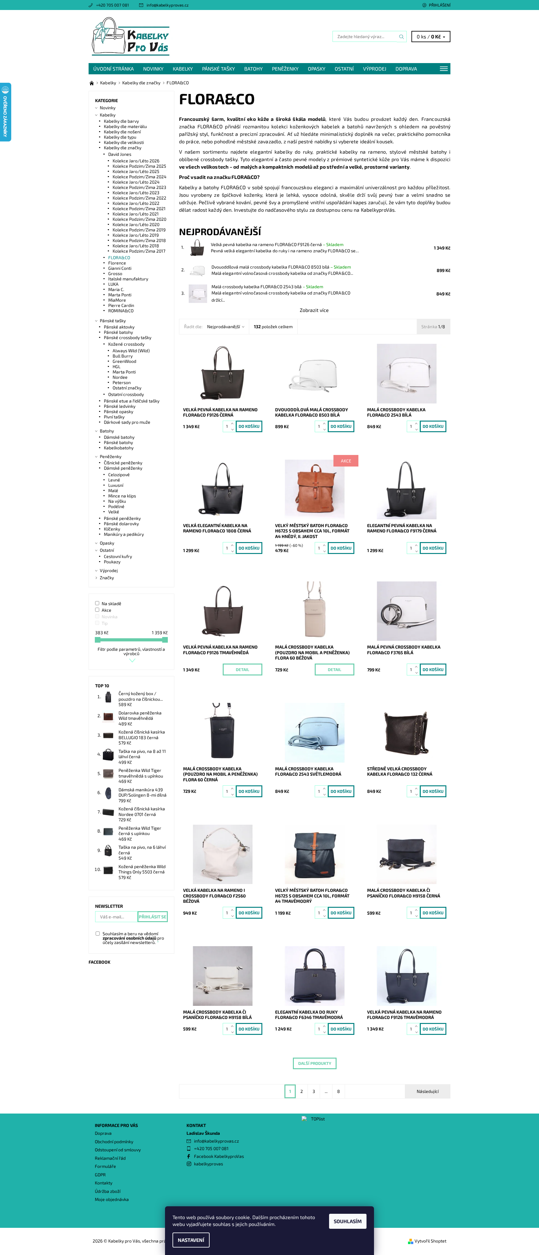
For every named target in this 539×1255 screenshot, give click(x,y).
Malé (113, 490)
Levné (114, 479)
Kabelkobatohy (119, 447)
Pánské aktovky (119, 326)
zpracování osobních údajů (129, 938)
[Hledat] (402, 36)
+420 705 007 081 (112, 4)
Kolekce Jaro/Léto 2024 (136, 182)
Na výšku (117, 501)
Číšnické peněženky (123, 462)
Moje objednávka (112, 1199)
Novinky (153, 69)
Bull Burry (123, 355)
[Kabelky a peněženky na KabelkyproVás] (92, 82)
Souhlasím (348, 1221)
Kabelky (183, 69)
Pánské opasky (118, 411)
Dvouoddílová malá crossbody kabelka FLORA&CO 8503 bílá (281, 266)
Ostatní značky (127, 387)
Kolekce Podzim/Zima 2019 (139, 229)
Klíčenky (112, 528)
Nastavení (191, 1240)
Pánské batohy (118, 332)
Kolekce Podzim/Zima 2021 (139, 208)
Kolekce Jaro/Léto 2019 (136, 235)
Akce (106, 610)
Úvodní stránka (113, 69)
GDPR (100, 1174)
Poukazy (112, 561)
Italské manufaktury (128, 278)
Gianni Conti (119, 268)
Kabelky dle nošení (122, 131)
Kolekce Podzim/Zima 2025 (139, 166)
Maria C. (116, 289)
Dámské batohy (119, 437)
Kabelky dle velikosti (124, 142)
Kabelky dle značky (122, 147)
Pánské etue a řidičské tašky (131, 400)
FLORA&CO (119, 257)
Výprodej (374, 69)
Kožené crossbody (126, 344)
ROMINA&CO (121, 310)
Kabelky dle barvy (121, 121)
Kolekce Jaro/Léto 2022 (136, 203)
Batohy (253, 69)
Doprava (406, 69)
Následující (428, 1091)
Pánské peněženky (122, 518)
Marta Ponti (119, 294)
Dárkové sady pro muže (127, 422)
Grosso (115, 273)
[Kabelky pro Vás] (131, 36)
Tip (105, 623)
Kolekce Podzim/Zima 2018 (139, 240)
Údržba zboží (107, 1191)
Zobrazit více (314, 310)
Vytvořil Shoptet (430, 1240)
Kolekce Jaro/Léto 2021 (136, 213)
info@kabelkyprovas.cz (168, 4)
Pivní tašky (114, 416)
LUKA (113, 284)
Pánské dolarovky (121, 523)
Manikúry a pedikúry (124, 534)
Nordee (120, 377)
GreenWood (124, 361)
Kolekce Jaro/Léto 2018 (136, 245)
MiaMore (117, 300)
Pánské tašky (218, 69)
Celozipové (119, 474)
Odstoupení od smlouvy (118, 1149)
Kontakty (103, 1182)
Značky (107, 577)
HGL (116, 366)
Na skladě (111, 603)
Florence (117, 262)
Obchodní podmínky (114, 1141)
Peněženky (285, 69)
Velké (113, 511)
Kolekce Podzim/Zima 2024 (140, 176)
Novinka (110, 616)
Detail (242, 669)
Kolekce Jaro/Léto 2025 (136, 171)
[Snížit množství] (233, 429)
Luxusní (115, 485)
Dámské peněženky (123, 468)
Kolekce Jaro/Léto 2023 (136, 192)
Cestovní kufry (118, 556)
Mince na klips (122, 495)
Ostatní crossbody (126, 394)
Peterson (122, 382)
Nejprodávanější (223, 326)
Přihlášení (439, 4)
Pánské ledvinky (119, 406)
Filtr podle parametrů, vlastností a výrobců (131, 651)
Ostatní (344, 69)
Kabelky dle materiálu (125, 126)
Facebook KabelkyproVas (219, 1156)
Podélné (116, 506)
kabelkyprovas (208, 1163)
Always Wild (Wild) (131, 350)
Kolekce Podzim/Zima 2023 (139, 187)
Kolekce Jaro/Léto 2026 (136, 160)
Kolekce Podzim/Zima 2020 (139, 219)
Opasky (316, 69)
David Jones (119, 154)
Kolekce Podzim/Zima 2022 (139, 197)
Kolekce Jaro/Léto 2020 (136, 224)
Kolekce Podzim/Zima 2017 (139, 251)
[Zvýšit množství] (233, 424)
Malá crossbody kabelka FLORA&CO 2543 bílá (267, 286)
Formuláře (105, 1166)
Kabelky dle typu (120, 137)
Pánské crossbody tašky (127, 337)
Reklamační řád (110, 1158)
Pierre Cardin (121, 305)
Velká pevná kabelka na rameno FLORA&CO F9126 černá (277, 244)
